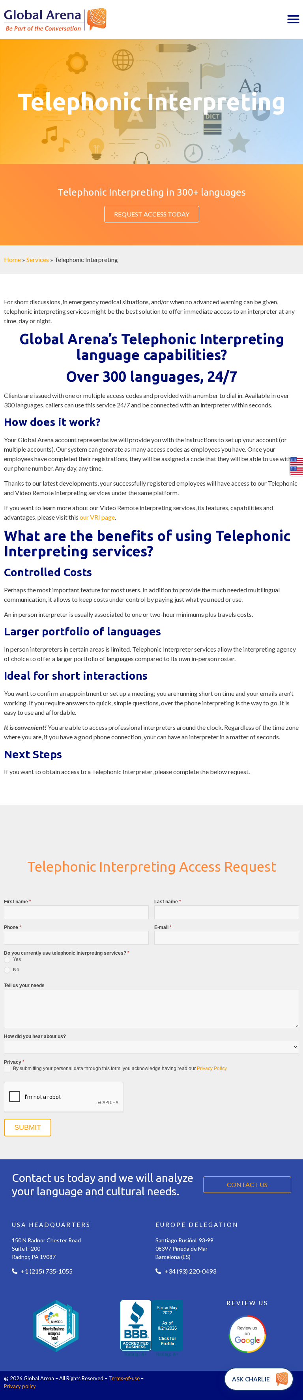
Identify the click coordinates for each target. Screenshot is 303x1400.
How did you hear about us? (35, 1036)
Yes (16, 959)
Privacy (14, 1062)
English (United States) (296, 461)
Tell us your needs (24, 985)
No (15, 969)
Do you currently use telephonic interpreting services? (66, 953)
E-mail (163, 927)
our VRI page (97, 517)
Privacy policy (20, 1386)
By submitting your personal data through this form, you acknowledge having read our (119, 1068)
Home (12, 259)
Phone (12, 927)
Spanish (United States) (296, 470)
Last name (167, 901)
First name (17, 901)
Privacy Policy (212, 1068)
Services (37, 259)
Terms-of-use (124, 1378)
